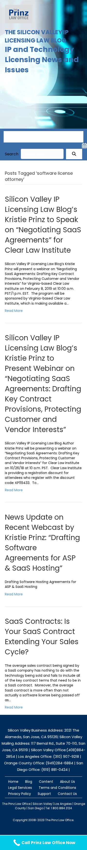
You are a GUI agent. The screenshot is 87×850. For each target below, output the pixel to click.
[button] (74, 154)
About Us (67, 781)
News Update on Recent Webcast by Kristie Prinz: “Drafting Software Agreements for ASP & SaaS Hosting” (42, 542)
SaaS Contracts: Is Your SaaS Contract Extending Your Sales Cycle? (42, 636)
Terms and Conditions (57, 787)
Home (13, 781)
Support (44, 793)
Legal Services (20, 787)
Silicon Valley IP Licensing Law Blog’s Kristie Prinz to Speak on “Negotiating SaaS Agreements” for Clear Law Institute (43, 224)
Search (11, 154)
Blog (28, 781)
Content (46, 781)
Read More (14, 310)
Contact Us (67, 793)
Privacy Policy (19, 793)
